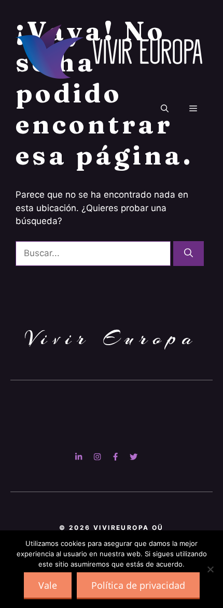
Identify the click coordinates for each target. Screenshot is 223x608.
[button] (164, 108)
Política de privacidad (138, 585)
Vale (47, 585)
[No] (210, 569)
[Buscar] (188, 253)
